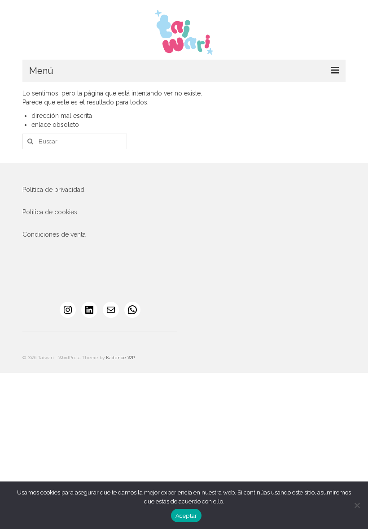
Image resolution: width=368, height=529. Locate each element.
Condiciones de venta (54, 234)
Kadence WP (120, 357)
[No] (356, 505)
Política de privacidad (53, 189)
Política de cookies (49, 212)
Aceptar (186, 515)
